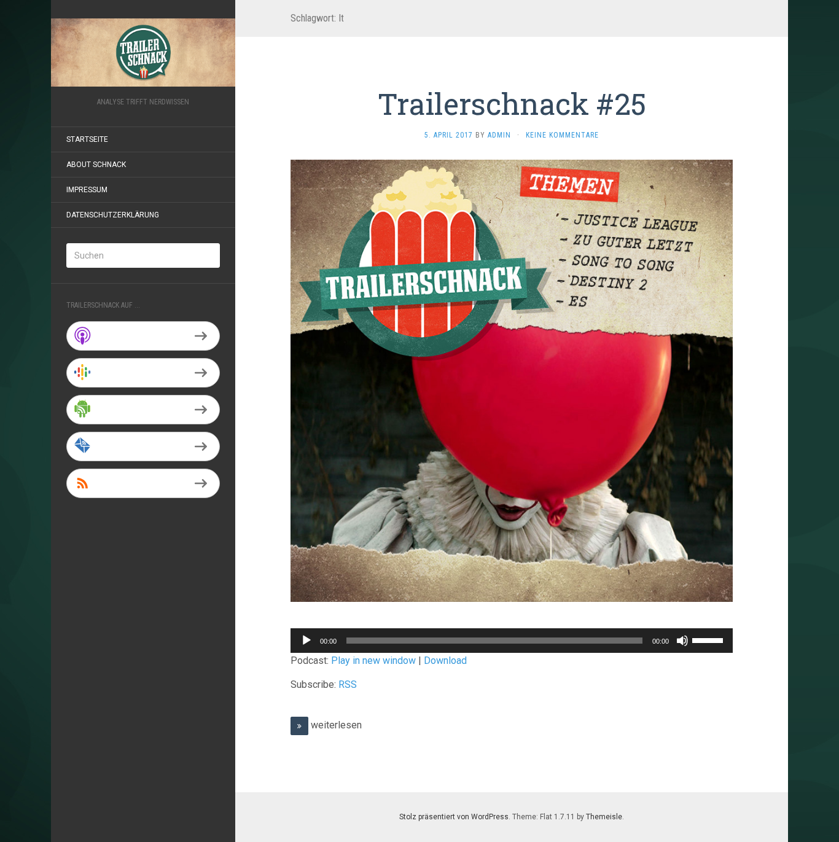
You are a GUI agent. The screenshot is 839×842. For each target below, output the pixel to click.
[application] (512, 640)
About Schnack (96, 164)
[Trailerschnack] (143, 52)
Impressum (86, 189)
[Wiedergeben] (306, 640)
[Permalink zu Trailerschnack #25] (512, 380)
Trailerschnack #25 (512, 103)
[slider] (709, 639)
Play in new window (373, 660)
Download (445, 660)
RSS (347, 684)
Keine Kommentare (562, 135)
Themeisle (604, 817)
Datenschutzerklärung (112, 215)
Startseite (87, 139)
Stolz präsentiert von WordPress (454, 817)
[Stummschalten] (682, 640)
